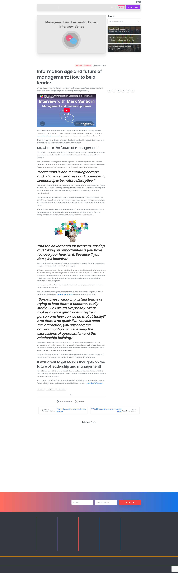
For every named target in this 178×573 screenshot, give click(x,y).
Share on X (81, 401)
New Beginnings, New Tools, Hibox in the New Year (128, 474)
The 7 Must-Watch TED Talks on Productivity (102, 474)
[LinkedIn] (140, 2)
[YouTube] (138, 2)
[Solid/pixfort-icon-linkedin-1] (128, 563)
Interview (40, 389)
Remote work (61, 389)
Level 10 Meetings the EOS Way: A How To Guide (48, 474)
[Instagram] (128, 91)
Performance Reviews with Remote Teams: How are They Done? (73, 472)
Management (50, 389)
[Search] (112, 7)
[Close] (108, 571)
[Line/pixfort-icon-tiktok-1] (135, 563)
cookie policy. (102, 571)
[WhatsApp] (132, 91)
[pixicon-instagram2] (120, 563)
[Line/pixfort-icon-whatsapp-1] (139, 563)
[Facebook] (137, 2)
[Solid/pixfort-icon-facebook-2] (124, 563)
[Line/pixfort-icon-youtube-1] (132, 563)
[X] (114, 91)
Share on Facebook (66, 401)
